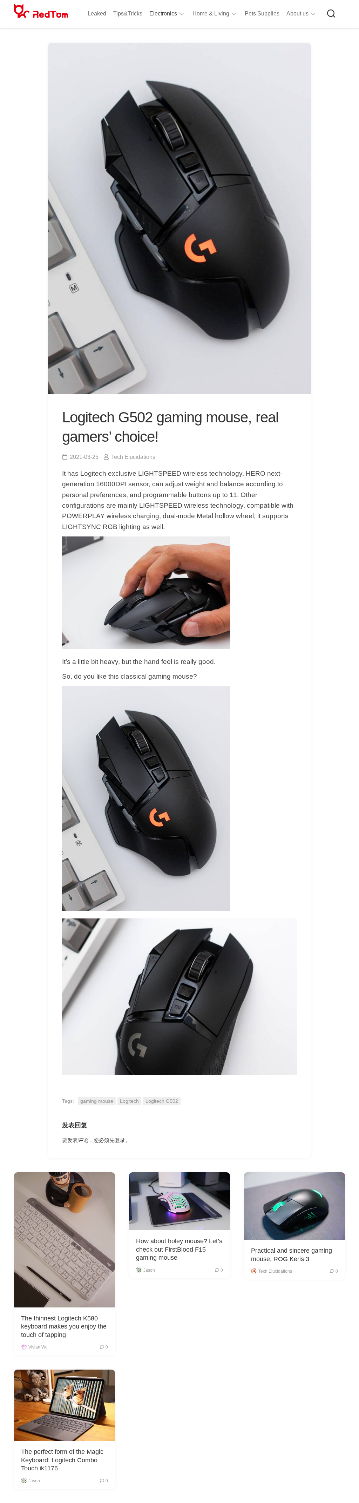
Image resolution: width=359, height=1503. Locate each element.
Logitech (129, 1101)
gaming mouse (96, 1101)
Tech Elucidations (133, 457)
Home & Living (210, 14)
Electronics (163, 14)
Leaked (97, 14)
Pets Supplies (262, 14)
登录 (120, 1140)
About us (297, 14)
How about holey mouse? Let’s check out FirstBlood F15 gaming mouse (179, 1249)
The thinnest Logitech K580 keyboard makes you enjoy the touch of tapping (64, 1326)
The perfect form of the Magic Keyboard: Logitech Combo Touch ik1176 (62, 1460)
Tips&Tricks (127, 14)
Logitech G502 (161, 1101)
